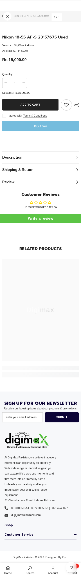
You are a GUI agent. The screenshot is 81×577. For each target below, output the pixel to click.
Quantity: (7, 74)
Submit (62, 417)
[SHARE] (75, 105)
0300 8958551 (20, 508)
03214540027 (59, 508)
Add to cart (30, 104)
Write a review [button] (40, 218)
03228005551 (40, 508)
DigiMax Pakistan (24, 45)
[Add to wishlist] (66, 105)
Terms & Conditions (35, 115)
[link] (40, 368)
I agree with (15, 115)
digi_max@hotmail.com (26, 515)
